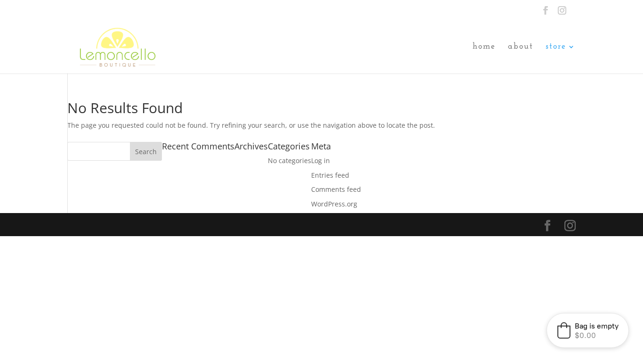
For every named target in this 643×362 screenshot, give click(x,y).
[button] (588, 330)
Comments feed (336, 189)
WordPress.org (334, 203)
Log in (320, 160)
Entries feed (330, 175)
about (520, 47)
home (484, 47)
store (556, 47)
